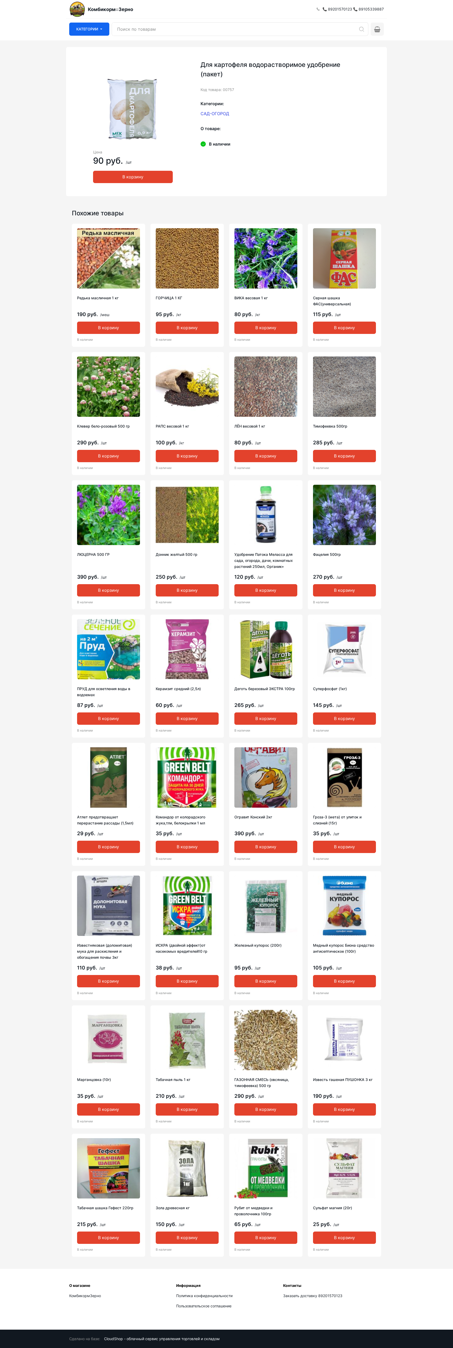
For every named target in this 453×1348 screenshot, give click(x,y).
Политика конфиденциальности (204, 1295)
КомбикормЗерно (85, 1295)
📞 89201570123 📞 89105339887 (353, 9)
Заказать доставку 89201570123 (312, 1295)
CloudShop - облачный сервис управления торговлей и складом (162, 1338)
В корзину (132, 176)
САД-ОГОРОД (215, 113)
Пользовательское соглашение (203, 1306)
